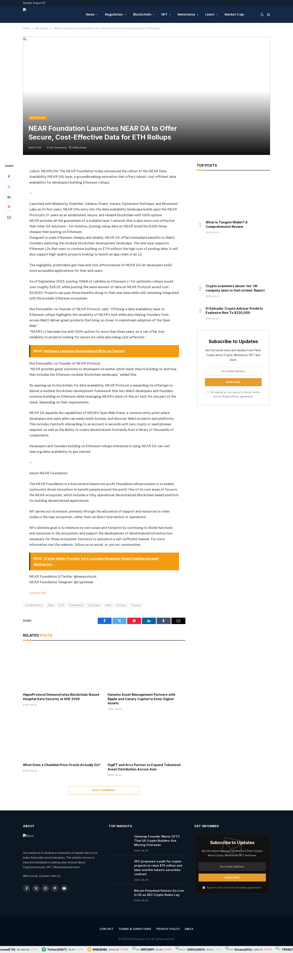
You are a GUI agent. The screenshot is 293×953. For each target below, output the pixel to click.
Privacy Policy (231, 396)
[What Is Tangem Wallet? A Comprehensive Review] (233, 196)
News (90, 14)
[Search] (268, 14)
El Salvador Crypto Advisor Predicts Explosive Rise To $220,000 (234, 310)
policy (243, 887)
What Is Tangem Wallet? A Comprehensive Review (227, 224)
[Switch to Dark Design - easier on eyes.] (262, 14)
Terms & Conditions (135, 929)
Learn (209, 14)
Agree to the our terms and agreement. (234, 887)
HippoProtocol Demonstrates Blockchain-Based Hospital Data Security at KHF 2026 (61, 697)
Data (51, 605)
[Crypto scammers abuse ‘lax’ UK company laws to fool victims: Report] (233, 260)
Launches (94, 605)
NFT (164, 14)
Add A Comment (104, 790)
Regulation (114, 14)
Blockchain (142, 14)
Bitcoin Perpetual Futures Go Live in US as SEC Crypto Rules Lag (159, 893)
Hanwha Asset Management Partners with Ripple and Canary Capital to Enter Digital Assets (141, 699)
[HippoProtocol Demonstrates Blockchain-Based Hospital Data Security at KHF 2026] (61, 667)
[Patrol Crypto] (51, 14)
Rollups (122, 605)
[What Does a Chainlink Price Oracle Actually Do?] (61, 738)
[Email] (9, 217)
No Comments (58, 147)
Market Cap (234, 14)
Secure (136, 605)
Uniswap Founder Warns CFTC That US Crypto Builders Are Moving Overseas (157, 841)
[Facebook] (9, 176)
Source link (37, 593)
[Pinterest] (9, 207)
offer (108, 605)
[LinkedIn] (9, 197)
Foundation (76, 605)
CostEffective (34, 605)
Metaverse (186, 14)
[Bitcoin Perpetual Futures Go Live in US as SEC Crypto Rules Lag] (120, 895)
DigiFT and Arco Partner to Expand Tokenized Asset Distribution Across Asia (144, 767)
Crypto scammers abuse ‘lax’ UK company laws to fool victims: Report (235, 288)
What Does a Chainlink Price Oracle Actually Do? (61, 765)
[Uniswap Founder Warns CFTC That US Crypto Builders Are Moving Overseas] (120, 841)
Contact (107, 929)
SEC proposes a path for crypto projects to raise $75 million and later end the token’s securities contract (158, 867)
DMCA (189, 929)
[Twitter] (9, 187)
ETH (61, 605)
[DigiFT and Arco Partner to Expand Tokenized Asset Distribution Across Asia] (146, 738)
